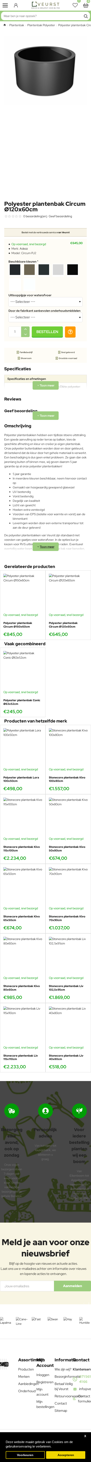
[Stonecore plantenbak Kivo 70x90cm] (68, 886)
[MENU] (5, 5)
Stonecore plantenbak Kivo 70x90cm (67, 918)
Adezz (24, 248)
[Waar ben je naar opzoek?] (85, 16)
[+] (25, 329)
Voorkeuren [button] (25, 1455)
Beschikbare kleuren (22, 261)
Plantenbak (16, 25)
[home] (4, 24)
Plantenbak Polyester (41, 25)
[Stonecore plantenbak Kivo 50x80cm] (68, 817)
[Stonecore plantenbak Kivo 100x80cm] (68, 747)
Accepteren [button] (66, 1455)
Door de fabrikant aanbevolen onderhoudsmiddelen (44, 311)
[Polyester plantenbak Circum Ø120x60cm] (68, 593)
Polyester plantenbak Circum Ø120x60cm (63, 624)
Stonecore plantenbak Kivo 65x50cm (21, 918)
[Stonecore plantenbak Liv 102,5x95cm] (68, 956)
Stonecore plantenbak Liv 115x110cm (20, 1057)
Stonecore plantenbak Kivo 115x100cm (21, 848)
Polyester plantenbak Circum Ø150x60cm (17, 624)
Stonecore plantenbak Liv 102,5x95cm (66, 987)
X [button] (85, 1436)
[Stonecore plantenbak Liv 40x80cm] (68, 1025)
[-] (25, 334)
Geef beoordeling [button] (60, 216)
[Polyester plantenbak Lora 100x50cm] (22, 747)
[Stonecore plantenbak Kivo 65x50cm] (22, 886)
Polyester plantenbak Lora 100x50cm (21, 779)
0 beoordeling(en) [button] (35, 216)
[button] (47, 331)
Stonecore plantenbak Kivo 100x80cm (67, 779)
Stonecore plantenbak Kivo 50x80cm (67, 848)
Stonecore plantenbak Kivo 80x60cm (21, 987)
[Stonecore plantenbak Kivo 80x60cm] (22, 956)
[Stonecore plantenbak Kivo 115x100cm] (22, 817)
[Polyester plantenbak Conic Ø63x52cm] (22, 670)
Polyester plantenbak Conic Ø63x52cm (21, 702)
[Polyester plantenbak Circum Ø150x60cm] (22, 593)
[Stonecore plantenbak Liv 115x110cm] (22, 1025)
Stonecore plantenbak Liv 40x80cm (66, 1057)
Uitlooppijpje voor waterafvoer (29, 295)
